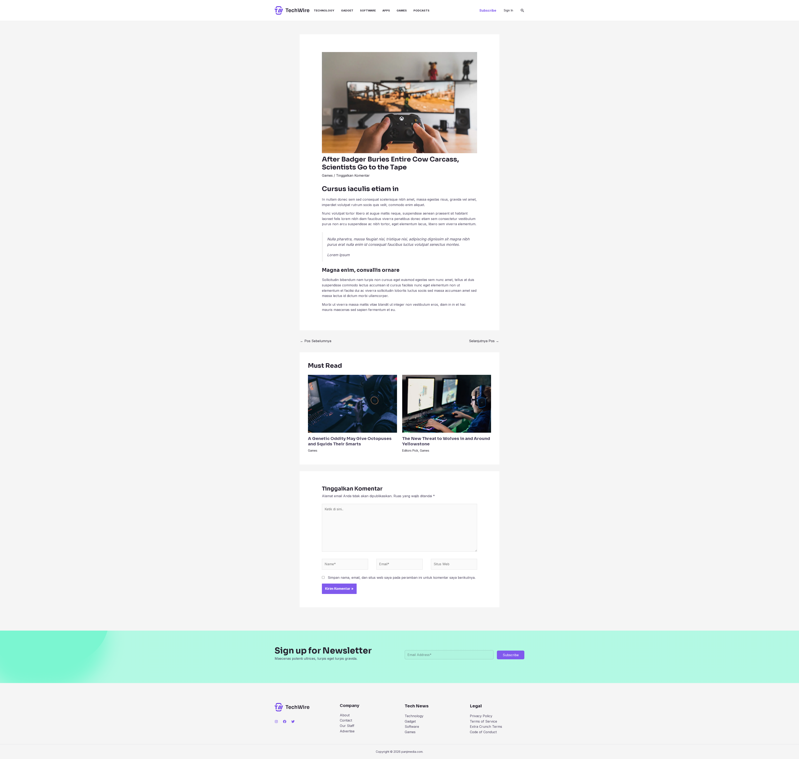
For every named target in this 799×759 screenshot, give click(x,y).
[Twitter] (293, 721)
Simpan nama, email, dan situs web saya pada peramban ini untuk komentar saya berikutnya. (401, 577)
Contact (346, 720)
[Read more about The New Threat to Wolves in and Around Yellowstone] (446, 403)
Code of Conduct (483, 732)
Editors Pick (410, 450)
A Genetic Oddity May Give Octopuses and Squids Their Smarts (350, 441)
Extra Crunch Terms (486, 726)
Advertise (347, 731)
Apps (386, 10)
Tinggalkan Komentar (353, 175)
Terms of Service (483, 721)
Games (402, 10)
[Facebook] (284, 721)
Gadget (347, 10)
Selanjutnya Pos (484, 341)
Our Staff (347, 726)
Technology (324, 10)
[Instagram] (276, 721)
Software (368, 10)
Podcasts (421, 10)
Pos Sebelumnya (315, 341)
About (345, 715)
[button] (487, 10)
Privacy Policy (481, 716)
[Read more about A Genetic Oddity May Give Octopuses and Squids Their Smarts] (352, 403)
